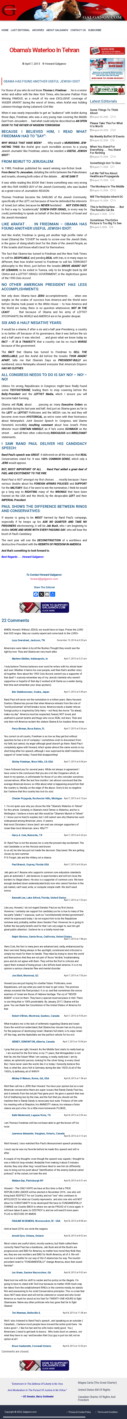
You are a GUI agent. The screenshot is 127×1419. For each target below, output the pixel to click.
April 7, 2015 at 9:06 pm (75, 1016)
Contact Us (78, 30)
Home (5, 30)
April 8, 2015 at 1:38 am (75, 1078)
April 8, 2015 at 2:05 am (75, 1115)
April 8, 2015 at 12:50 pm (75, 1346)
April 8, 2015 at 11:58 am (75, 1313)
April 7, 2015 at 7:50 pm (75, 975)
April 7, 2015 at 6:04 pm (75, 761)
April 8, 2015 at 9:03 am (75, 1272)
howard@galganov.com (44, 578)
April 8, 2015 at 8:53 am (75, 1235)
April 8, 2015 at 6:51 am (75, 1180)
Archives (38, 30)
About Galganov (57, 30)
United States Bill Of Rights (94, 1389)
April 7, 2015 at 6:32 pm (75, 835)
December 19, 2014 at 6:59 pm (72, 640)
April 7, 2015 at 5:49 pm (75, 692)
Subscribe (94, 30)
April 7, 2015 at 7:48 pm (75, 939)
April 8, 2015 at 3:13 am (75, 1136)
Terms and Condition (107, 1412)
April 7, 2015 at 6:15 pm (75, 798)
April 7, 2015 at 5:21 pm (75, 658)
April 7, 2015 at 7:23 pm (75, 900)
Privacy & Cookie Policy (80, 1412)
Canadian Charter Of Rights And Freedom (96, 1398)
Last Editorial (20, 30)
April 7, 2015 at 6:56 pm (75, 864)
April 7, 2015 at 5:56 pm (75, 728)
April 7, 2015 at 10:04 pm (75, 1041)
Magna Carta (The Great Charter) (97, 1382)
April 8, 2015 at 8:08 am (75, 1221)
